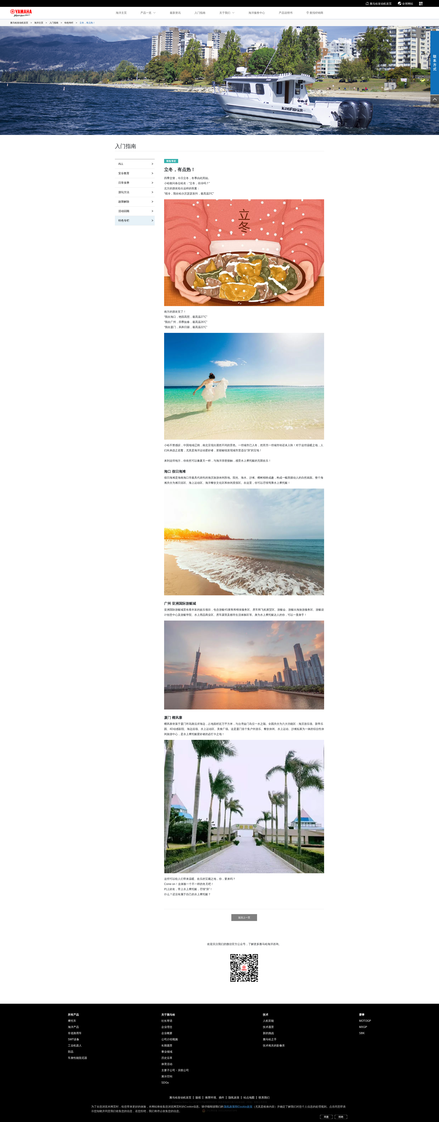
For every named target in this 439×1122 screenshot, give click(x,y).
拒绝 (341, 1116)
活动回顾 (135, 211)
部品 (70, 1051)
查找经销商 (316, 12)
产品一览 (145, 12)
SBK (362, 1033)
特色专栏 (68, 22)
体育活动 (166, 1064)
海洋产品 (73, 1027)
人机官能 (268, 1020)
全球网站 (407, 3)
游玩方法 (135, 192)
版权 (198, 1097)
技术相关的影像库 (274, 1045)
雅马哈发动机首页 (381, 3)
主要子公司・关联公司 (175, 1070)
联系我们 (264, 1097)
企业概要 (166, 1033)
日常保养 (135, 183)
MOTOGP (365, 1020)
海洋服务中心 (256, 12)
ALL (135, 164)
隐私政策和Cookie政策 (238, 1106)
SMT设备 (73, 1039)
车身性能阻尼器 (77, 1057)
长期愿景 (166, 1045)
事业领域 (166, 1051)
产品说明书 (286, 12)
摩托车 (72, 1020)
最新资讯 (175, 12)
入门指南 (199, 12)
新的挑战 (268, 1033)
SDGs (165, 1082)
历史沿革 (166, 1057)
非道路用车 (75, 1033)
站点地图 (249, 1097)
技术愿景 (268, 1027)
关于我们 (224, 12)
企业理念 (166, 1027)
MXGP (363, 1027)
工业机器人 (75, 1045)
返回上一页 (244, 917)
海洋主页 (121, 12)
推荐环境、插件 (214, 1097)
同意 (326, 1116)
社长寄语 (166, 1020)
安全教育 (135, 173)
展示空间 (166, 1076)
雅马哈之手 (270, 1039)
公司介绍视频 (169, 1039)
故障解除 (135, 201)
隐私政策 (233, 1097)
